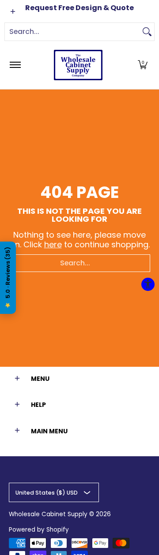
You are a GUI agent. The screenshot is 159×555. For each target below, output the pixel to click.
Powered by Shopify (39, 529)
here (53, 244)
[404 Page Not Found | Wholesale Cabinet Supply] (78, 65)
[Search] (147, 32)
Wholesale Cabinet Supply (48, 514)
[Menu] (15, 65)
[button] (142, 65)
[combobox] (72, 32)
